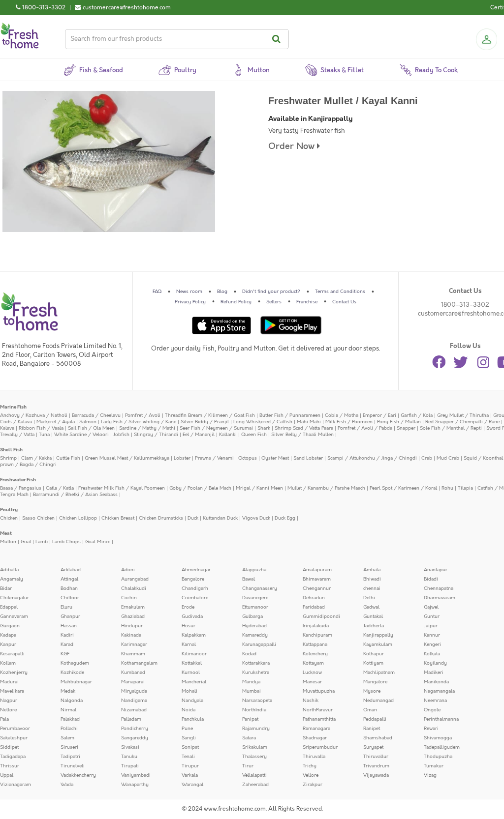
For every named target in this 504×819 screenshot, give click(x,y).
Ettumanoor (255, 607)
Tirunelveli (73, 765)
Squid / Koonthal (483, 458)
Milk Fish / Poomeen (349, 421)
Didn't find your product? (271, 291)
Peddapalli (374, 719)
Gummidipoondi (321, 616)
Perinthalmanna (441, 719)
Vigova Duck (256, 518)
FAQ (157, 291)
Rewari (431, 728)
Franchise (306, 301)
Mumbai (251, 691)
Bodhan (69, 588)
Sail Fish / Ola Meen (91, 428)
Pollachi (69, 728)
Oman (370, 709)
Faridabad (314, 607)
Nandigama (134, 700)
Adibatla (9, 569)
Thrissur (9, 765)
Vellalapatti (254, 775)
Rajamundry (256, 728)
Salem (67, 737)
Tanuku (129, 756)
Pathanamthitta (319, 719)
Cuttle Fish (68, 458)
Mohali (189, 691)
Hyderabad (254, 625)
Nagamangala (439, 691)
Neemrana (435, 700)
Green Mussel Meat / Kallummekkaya (127, 458)
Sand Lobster (308, 458)
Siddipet (9, 747)
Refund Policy (236, 301)
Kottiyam (373, 663)
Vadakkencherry (78, 775)
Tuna (44, 434)
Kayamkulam (377, 644)
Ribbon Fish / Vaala (41, 428)
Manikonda (436, 681)
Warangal (192, 784)
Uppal (6, 775)
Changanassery (259, 588)
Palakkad (70, 719)
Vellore (310, 775)
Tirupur (190, 765)
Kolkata (432, 653)
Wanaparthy (135, 784)
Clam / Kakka (36, 458)
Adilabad (71, 569)
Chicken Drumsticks (161, 518)
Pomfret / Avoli (142, 415)
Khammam (133, 653)
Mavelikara (12, 691)
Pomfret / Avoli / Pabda (365, 428)
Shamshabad (377, 737)
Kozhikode (72, 672)
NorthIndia (254, 709)
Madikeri (433, 672)
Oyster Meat (275, 458)
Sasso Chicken (38, 518)
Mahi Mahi (309, 421)
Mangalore (375, 681)
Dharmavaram (439, 597)
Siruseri (69, 747)
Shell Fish (11, 449)
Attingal (69, 579)
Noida (188, 709)
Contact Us (344, 301)
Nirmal (68, 709)
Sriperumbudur (320, 747)
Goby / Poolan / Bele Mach (200, 488)
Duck (193, 518)
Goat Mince (97, 541)
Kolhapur (373, 653)
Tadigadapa (13, 756)
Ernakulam (133, 607)
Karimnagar (134, 644)
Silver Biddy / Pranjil (205, 421)
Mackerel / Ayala (55, 421)
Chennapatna (438, 588)
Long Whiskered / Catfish (262, 421)
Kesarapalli (12, 653)
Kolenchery (315, 653)
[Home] (19, 26)
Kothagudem (75, 663)
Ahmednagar (196, 569)
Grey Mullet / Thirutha (463, 415)
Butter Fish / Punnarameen (289, 415)
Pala (4, 719)
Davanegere (255, 597)
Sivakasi (130, 747)
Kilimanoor (194, 653)
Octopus (247, 458)
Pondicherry (134, 728)
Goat (26, 541)
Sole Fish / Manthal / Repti (451, 428)
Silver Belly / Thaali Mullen (302, 434)
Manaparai (133, 681)
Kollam (8, 663)
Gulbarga (252, 616)
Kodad (249, 653)
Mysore (371, 691)
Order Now (292, 146)
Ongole (432, 709)
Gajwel (431, 607)
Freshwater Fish (18, 479)
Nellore (8, 709)
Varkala (190, 775)
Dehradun (314, 597)
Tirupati (130, 765)
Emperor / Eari (379, 415)
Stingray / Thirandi (156, 434)
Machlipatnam (379, 672)
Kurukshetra (255, 672)
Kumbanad (133, 672)
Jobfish (121, 434)
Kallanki (228, 434)
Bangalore (193, 579)
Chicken (9, 518)
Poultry (9, 509)
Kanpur (8, 644)
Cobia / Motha (341, 415)
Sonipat (190, 747)
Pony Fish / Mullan (399, 421)
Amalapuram (317, 569)
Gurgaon (10, 625)
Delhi (369, 597)
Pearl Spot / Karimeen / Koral (403, 488)
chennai (371, 588)
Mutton (8, 541)
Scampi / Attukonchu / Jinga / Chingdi (372, 458)
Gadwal (371, 607)
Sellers (274, 301)
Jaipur (431, 625)
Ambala (371, 569)
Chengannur (317, 588)
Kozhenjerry (14, 672)
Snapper (406, 428)
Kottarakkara (256, 663)
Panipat (250, 719)
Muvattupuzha (319, 691)
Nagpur (8, 700)
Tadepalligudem (442, 747)
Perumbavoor (15, 728)
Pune (187, 728)
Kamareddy (255, 635)
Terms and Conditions (340, 291)
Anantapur (435, 569)
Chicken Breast (117, 518)
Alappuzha (254, 569)
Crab (426, 458)
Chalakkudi (133, 588)
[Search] (277, 39)
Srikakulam (254, 747)
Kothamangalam (139, 663)
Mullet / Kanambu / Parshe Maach (326, 488)
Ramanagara (316, 728)
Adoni (128, 569)
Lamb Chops (66, 541)
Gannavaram (14, 616)
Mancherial (194, 681)
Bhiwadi (372, 579)
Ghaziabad (133, 616)
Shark (263, 428)
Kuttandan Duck (220, 518)
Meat (6, 533)
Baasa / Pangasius (20, 488)
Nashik (310, 700)
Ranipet (371, 728)
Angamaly (11, 579)
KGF (65, 653)
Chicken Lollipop (78, 518)
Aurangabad (135, 579)
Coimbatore (195, 597)
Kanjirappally (378, 635)
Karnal (189, 644)
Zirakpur (312, 784)
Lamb (41, 541)
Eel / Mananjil (199, 434)
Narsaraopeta (257, 700)
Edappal (9, 607)
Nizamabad (134, 709)
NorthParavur (318, 709)
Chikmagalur (14, 597)
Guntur (432, 616)
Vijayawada (376, 775)
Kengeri (432, 644)
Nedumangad (378, 700)
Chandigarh (195, 588)
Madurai (9, 681)
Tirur (247, 765)
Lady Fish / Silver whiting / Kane (138, 421)
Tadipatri (70, 756)
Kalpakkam (194, 635)
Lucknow (312, 672)
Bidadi (431, 579)
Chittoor (70, 597)
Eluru (66, 607)
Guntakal (373, 616)
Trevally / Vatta (17, 434)
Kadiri (67, 635)
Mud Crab (448, 458)
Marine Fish (13, 407)
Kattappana (315, 644)
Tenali (188, 756)
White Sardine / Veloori (81, 434)
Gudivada (192, 616)
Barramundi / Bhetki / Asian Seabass (75, 494)
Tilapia (465, 488)
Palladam (131, 719)
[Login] (486, 39)
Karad (67, 644)
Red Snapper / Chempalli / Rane (462, 421)
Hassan (69, 625)
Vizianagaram (15, 784)
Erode (188, 607)
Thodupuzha (438, 756)
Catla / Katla (60, 488)
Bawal (248, 579)
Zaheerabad (255, 784)
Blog (222, 291)
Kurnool (191, 672)
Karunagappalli (259, 644)
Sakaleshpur (14, 737)
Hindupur (132, 625)
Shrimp (8, 458)
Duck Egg (285, 518)
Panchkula (193, 719)
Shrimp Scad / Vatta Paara (304, 428)
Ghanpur (70, 616)
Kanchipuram (317, 635)
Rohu (447, 488)
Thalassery (254, 756)
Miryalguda (134, 691)
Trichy (309, 765)
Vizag (430, 775)
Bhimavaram (317, 579)
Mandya (251, 681)
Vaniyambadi (136, 775)
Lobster (182, 458)
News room (189, 291)
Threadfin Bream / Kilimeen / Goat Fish (210, 415)
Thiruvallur (375, 756)
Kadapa (8, 635)
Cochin (129, 597)
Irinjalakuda (316, 625)
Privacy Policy (190, 301)
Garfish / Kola (417, 415)
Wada (67, 784)
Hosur (188, 625)
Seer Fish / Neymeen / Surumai (216, 428)
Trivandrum (376, 765)
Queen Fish (254, 434)
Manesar (312, 681)
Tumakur (433, 765)
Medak (68, 691)
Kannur (432, 635)
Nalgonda (72, 700)
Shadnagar (315, 737)
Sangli (189, 737)
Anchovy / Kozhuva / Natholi (33, 415)
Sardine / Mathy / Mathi (147, 428)
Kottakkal (192, 663)
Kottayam (313, 663)
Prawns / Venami (214, 458)
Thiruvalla (314, 756)
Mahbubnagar (76, 681)
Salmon (87, 421)
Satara (249, 737)
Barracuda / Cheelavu (96, 415)
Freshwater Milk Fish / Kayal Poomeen (121, 488)
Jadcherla (373, 625)
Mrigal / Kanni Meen (259, 488)
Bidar (6, 588)
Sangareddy (134, 737)
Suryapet (373, 747)
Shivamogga (438, 737)
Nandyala (192, 700)
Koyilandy (435, 663)
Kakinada (131, 635)
